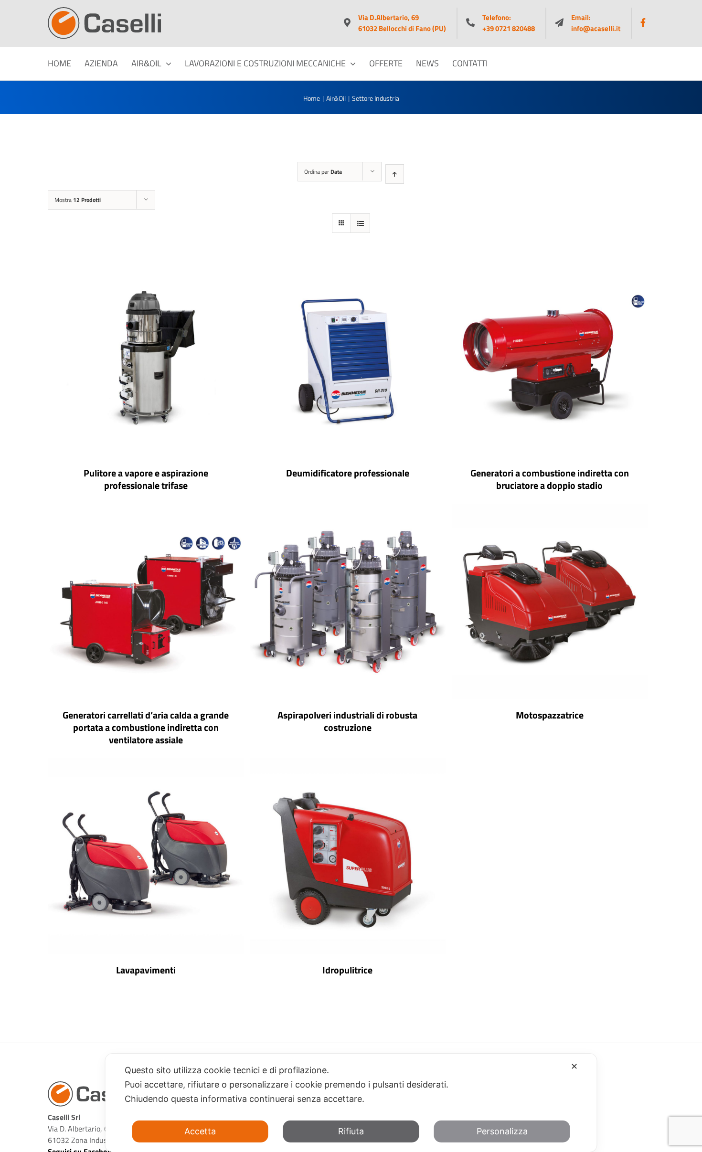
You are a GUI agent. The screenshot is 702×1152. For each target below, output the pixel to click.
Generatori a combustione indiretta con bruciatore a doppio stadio (549, 479)
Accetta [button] (200, 1131)
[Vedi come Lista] (360, 223)
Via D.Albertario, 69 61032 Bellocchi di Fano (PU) (402, 23)
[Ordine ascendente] (394, 174)
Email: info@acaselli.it (595, 23)
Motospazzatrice (550, 715)
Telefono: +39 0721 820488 (508, 23)
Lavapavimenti (146, 969)
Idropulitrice (347, 969)
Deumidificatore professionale (347, 472)
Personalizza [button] (502, 1131)
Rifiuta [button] (351, 1131)
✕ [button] (574, 1066)
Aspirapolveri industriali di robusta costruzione (347, 721)
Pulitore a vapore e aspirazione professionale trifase (146, 479)
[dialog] (351, 1103)
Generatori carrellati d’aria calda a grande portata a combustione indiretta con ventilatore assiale (146, 727)
